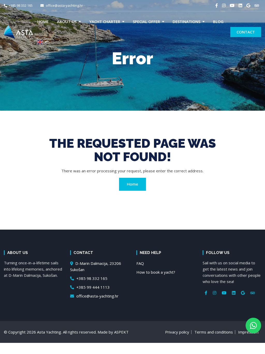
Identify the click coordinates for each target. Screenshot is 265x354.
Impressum (248, 332)
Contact (246, 31)
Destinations (186, 21)
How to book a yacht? (155, 272)
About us (67, 21)
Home (43, 21)
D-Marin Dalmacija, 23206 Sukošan (95, 266)
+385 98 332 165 (21, 5)
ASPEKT (121, 332)
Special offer (146, 21)
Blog (218, 21)
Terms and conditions (213, 332)
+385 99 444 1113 (92, 287)
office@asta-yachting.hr (64, 5)
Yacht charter (104, 21)
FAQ (140, 263)
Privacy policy (177, 332)
